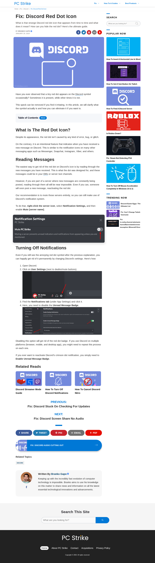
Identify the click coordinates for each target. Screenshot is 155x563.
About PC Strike (60, 548)
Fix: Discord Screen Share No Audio (59, 418)
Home (16, 9)
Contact (74, 548)
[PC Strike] (22, 3)
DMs (45, 174)
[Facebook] (26, 487)
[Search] (102, 520)
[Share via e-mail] (94, 32)
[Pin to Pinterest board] (89, 32)
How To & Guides (111, 3)
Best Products (131, 3)
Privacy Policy (103, 548)
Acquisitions (87, 548)
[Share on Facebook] (78, 32)
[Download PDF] (99, 32)
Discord (26, 9)
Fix (95, 3)
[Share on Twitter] (83, 32)
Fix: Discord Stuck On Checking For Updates (59, 406)
